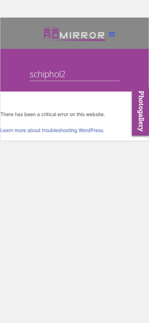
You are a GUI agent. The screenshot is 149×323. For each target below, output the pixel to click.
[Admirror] (74, 35)
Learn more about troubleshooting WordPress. (52, 130)
